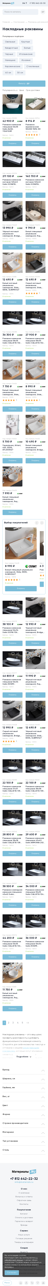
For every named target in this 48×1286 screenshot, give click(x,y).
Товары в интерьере (24, 1242)
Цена (21, 90)
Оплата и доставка (24, 1218)
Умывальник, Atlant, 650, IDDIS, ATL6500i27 (12, 448)
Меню (7, 1283)
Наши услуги (24, 1235)
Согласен (11, 1273)
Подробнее (22, 1057)
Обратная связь (24, 1200)
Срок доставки (33, 90)
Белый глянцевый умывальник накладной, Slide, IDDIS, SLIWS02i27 (19, 572)
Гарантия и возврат (24, 1221)
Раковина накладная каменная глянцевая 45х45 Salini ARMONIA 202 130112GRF (12, 894)
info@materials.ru (24, 1182)
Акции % (24, 1252)
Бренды (24, 1225)
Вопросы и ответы (24, 1197)
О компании (24, 1193)
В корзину (12, 143)
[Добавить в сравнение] (17, 99)
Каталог (24, 1214)
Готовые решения (24, 1238)
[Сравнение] (43, 1283)
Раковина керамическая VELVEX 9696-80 (33, 127)
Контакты (24, 1204)
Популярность (10, 90)
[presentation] (4, 104)
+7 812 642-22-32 (37, 3)
